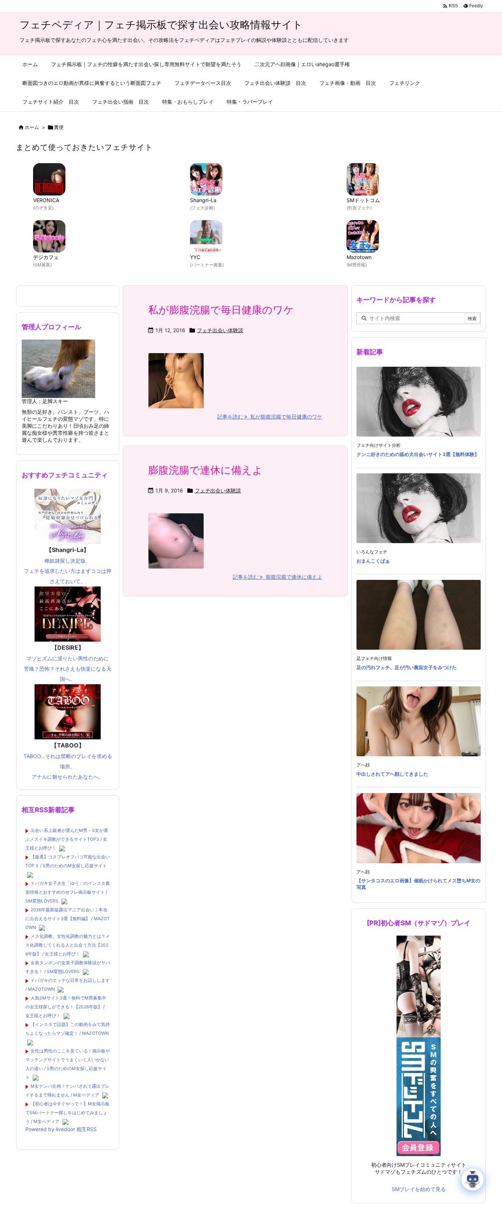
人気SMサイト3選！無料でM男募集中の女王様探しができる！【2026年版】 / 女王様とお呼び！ (65, 1006)
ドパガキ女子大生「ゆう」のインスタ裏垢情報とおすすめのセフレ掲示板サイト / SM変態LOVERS (67, 892)
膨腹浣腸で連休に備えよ (205, 470)
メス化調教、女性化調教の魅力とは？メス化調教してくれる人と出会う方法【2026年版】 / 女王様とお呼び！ (67, 945)
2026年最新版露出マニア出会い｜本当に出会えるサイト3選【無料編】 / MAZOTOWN (67, 918)
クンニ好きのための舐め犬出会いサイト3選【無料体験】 (417, 454)
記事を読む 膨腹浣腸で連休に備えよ (277, 577)
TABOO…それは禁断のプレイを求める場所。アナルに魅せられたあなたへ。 (68, 761)
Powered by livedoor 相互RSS (61, 1129)
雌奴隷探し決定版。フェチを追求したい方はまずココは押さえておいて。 (67, 565)
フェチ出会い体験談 (220, 330)
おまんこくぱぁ (373, 561)
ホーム (32, 127)
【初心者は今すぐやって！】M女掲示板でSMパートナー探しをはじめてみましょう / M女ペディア (67, 1112)
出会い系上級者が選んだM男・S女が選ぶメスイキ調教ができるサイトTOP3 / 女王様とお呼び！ (66, 839)
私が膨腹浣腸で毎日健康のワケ (221, 310)
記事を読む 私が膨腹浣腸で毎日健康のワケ (269, 416)
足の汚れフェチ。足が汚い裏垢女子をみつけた (406, 667)
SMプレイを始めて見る (419, 1189)
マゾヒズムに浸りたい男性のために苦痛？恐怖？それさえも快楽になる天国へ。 (67, 663)
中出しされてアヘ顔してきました (392, 774)
